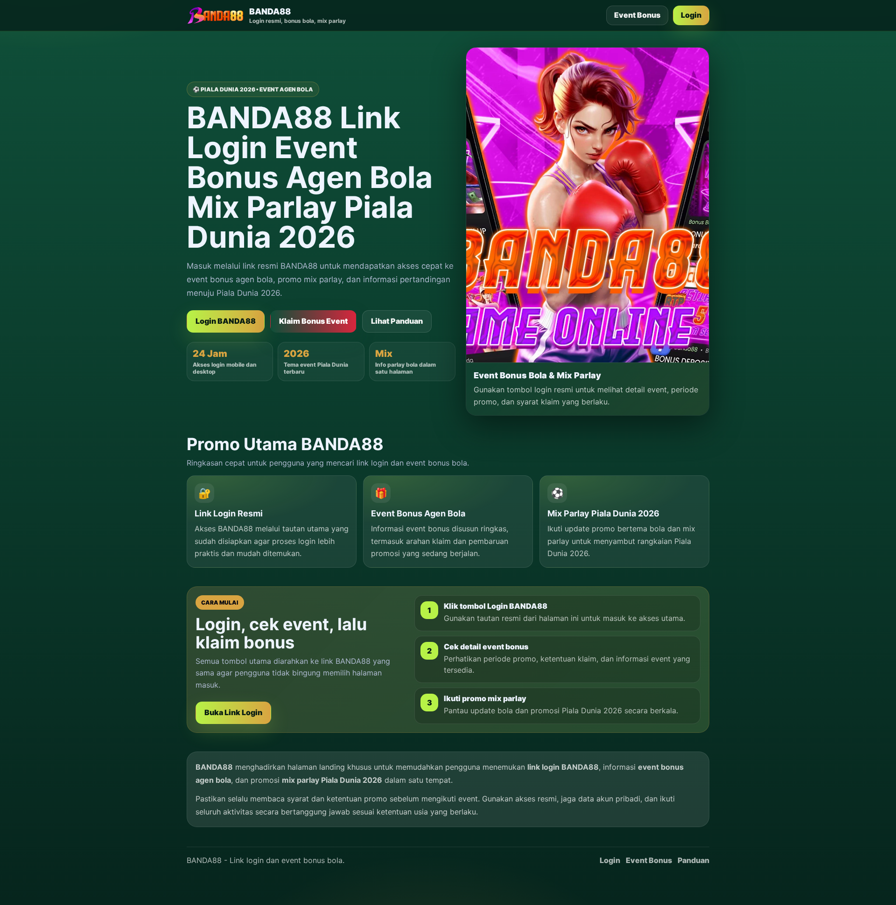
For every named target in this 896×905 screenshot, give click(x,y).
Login (691, 15)
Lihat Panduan (397, 321)
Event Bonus (637, 15)
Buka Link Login (233, 712)
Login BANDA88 (226, 321)
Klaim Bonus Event (313, 321)
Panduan (693, 860)
